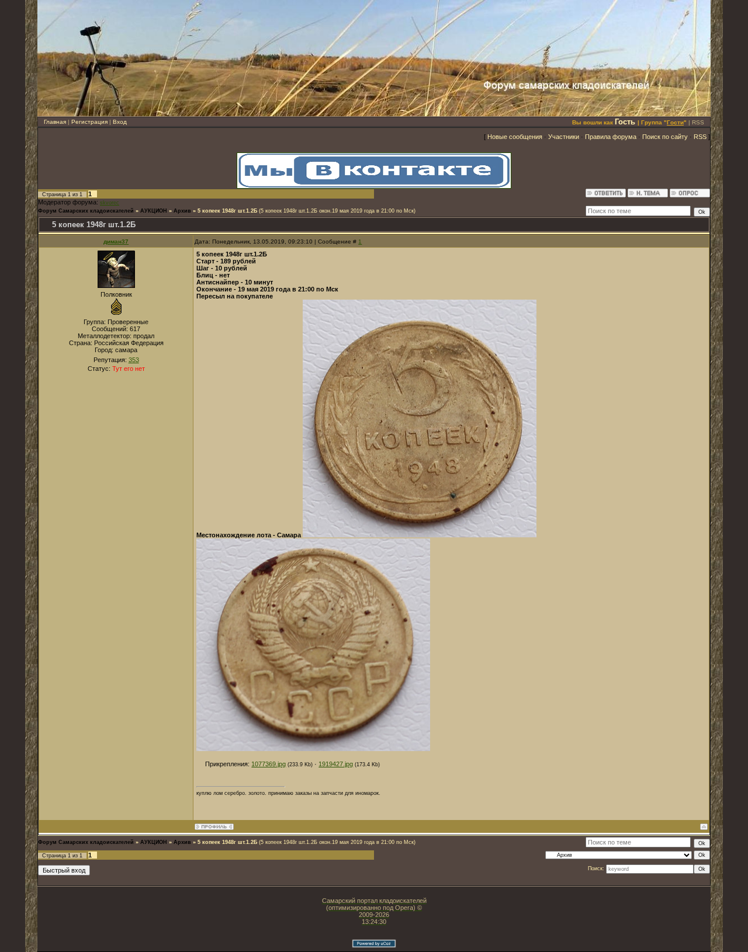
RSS (698, 122)
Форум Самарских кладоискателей (86, 211)
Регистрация (89, 122)
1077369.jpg (268, 763)
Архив (182, 211)
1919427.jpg (335, 763)
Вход (120, 122)
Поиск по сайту (665, 136)
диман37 (116, 241)
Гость (625, 121)
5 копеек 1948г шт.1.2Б (227, 211)
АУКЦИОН (153, 211)
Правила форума (610, 136)
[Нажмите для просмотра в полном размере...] (419, 534)
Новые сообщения (514, 136)
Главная (55, 122)
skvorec (109, 203)
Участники (563, 136)
